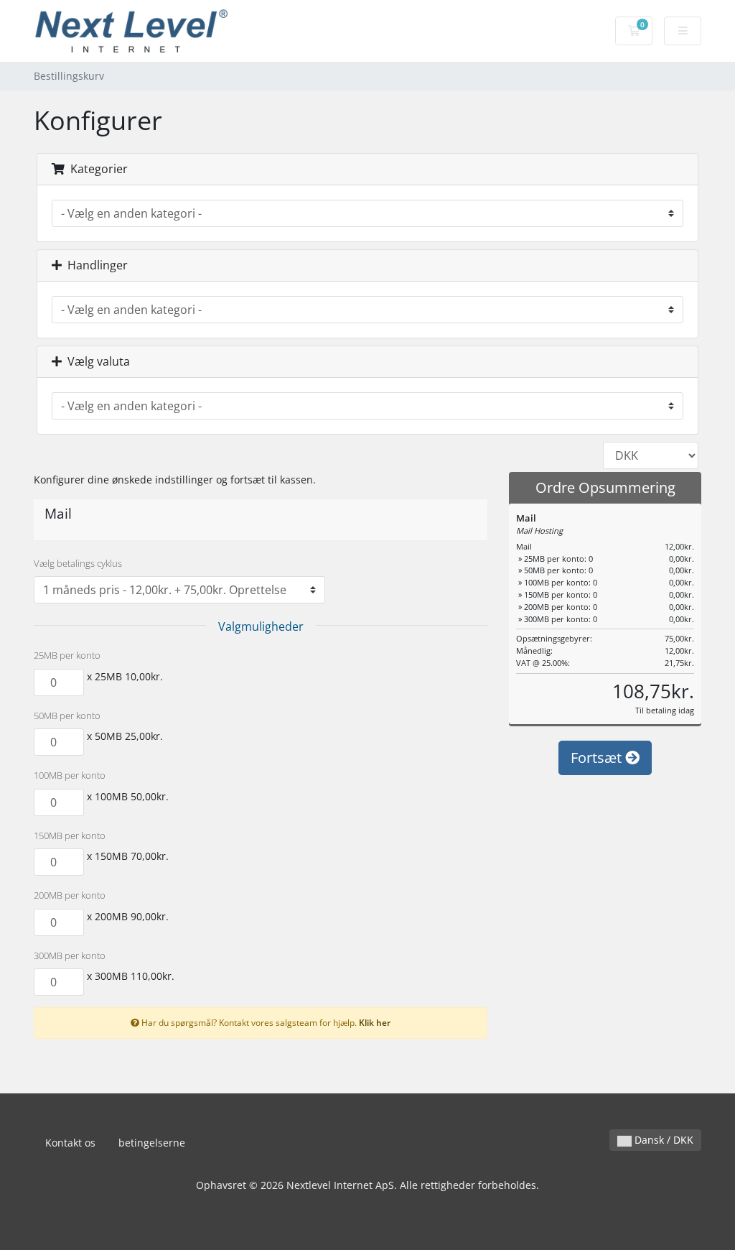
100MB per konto (70, 775)
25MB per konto (67, 655)
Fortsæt (598, 757)
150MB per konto (70, 835)
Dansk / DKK (662, 1140)
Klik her (374, 1022)
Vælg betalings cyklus (78, 563)
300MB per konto (70, 955)
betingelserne (151, 1142)
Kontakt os (70, 1142)
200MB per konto (70, 895)
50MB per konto (67, 715)
